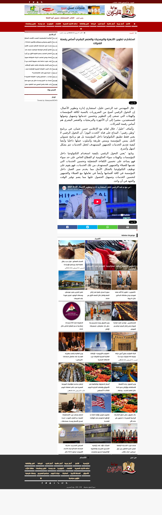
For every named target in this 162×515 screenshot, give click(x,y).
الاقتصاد (58, 24)
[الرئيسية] (134, 24)
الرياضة (93, 24)
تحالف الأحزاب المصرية (70, 24)
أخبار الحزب (101, 24)
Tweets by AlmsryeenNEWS (47, 100)
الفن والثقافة (84, 24)
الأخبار (128, 24)
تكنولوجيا (50, 24)
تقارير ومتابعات (30, 24)
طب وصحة (41, 24)
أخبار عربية (120, 24)
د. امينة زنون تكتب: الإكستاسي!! (42, 73)
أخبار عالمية (111, 24)
